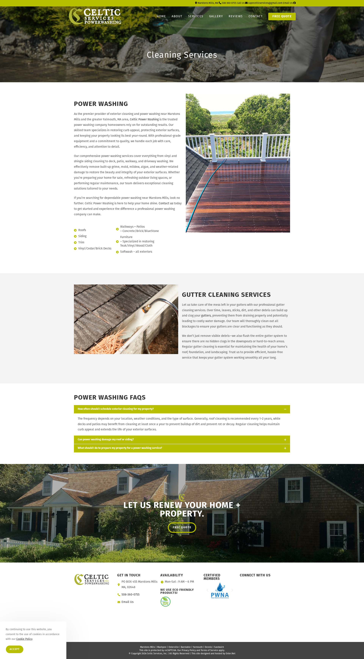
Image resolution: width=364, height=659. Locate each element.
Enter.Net (230, 654)
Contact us (166, 203)
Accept (15, 649)
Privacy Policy (189, 650)
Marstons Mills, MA (207, 3)
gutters (206, 315)
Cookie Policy (24, 639)
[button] (207, 590)
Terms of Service (209, 650)
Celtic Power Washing (144, 119)
